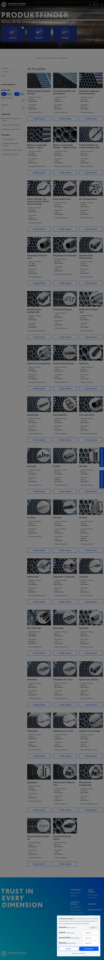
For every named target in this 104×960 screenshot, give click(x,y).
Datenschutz (75, 953)
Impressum (82, 953)
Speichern (68, 949)
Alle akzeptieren (89, 949)
